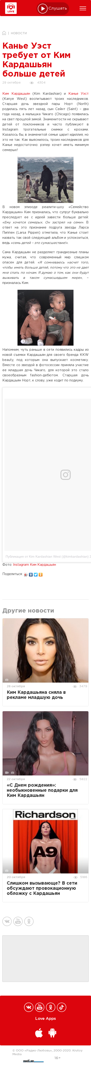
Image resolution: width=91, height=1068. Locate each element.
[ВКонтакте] (30, 573)
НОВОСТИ (19, 33)
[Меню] (83, 8)
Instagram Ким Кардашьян (34, 564)
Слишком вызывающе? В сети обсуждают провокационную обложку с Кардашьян (42, 888)
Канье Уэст (78, 93)
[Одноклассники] (40, 573)
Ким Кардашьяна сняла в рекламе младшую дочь (36, 695)
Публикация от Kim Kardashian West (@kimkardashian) (47, 556)
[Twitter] (35, 573)
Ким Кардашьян (16, 93)
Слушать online (58, 8)
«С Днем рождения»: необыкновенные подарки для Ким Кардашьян (42, 790)
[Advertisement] (45, 959)
